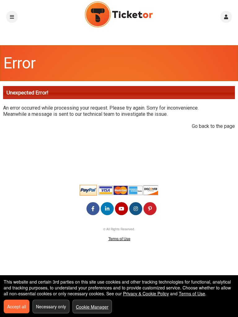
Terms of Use (119, 238)
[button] (226, 17)
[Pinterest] (150, 208)
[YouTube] (121, 208)
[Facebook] (93, 208)
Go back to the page (213, 126)
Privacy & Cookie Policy (146, 293)
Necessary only (51, 306)
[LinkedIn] (107, 208)
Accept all (16, 306)
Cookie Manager (92, 307)
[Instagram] (136, 208)
